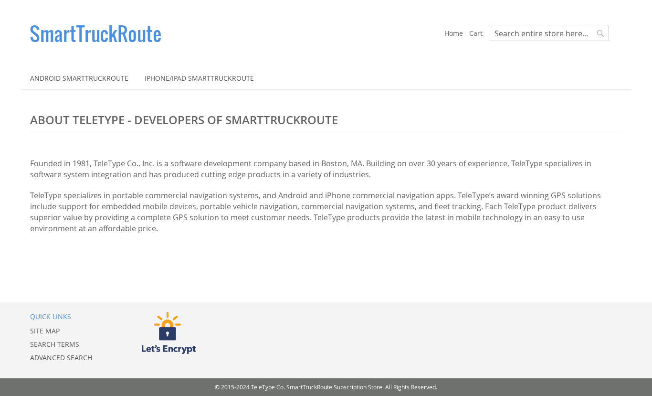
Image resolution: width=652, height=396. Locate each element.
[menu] (326, 78)
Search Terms (54, 344)
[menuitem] (79, 78)
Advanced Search (61, 357)
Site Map (45, 330)
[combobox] (549, 33)
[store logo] (237, 33)
